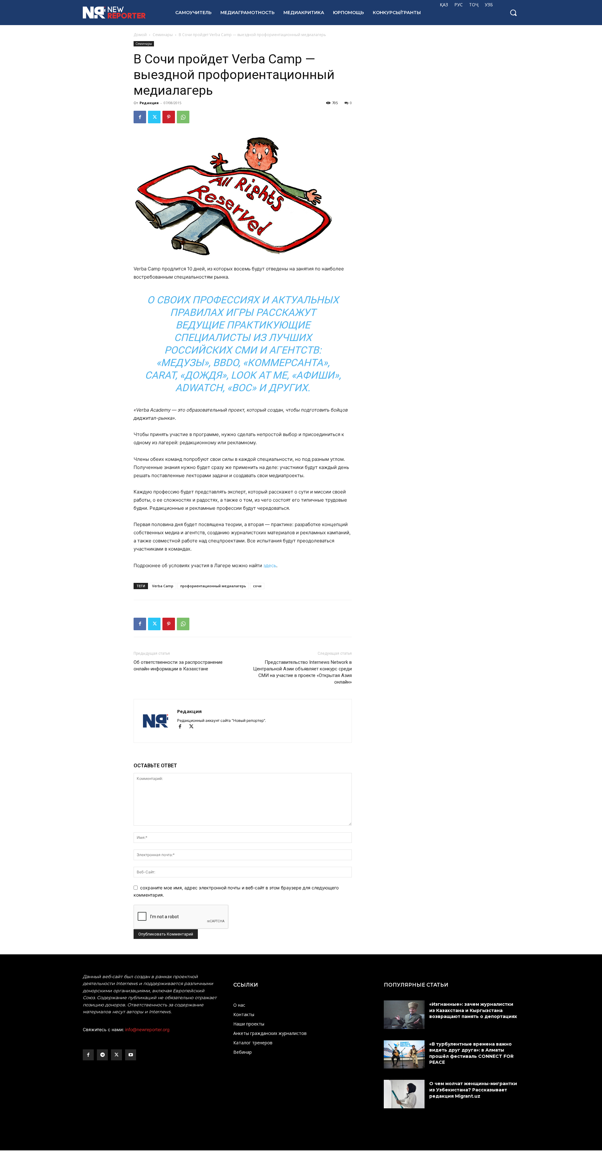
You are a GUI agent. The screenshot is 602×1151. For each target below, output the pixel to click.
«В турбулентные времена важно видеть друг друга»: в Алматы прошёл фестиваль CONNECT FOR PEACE (471, 1053)
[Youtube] (130, 1054)
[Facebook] (140, 117)
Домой (140, 34)
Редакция (149, 102)
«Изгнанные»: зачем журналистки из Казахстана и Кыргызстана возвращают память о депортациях (473, 1010)
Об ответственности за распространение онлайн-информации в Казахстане (178, 665)
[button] (513, 13)
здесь (269, 565)
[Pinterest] (168, 117)
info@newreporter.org (147, 1029)
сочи (257, 585)
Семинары (163, 34)
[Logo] (122, 13)
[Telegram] (102, 1054)
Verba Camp (162, 585)
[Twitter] (154, 117)
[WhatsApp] (183, 117)
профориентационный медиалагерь (213, 585)
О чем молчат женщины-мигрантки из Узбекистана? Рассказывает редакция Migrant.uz (473, 1090)
